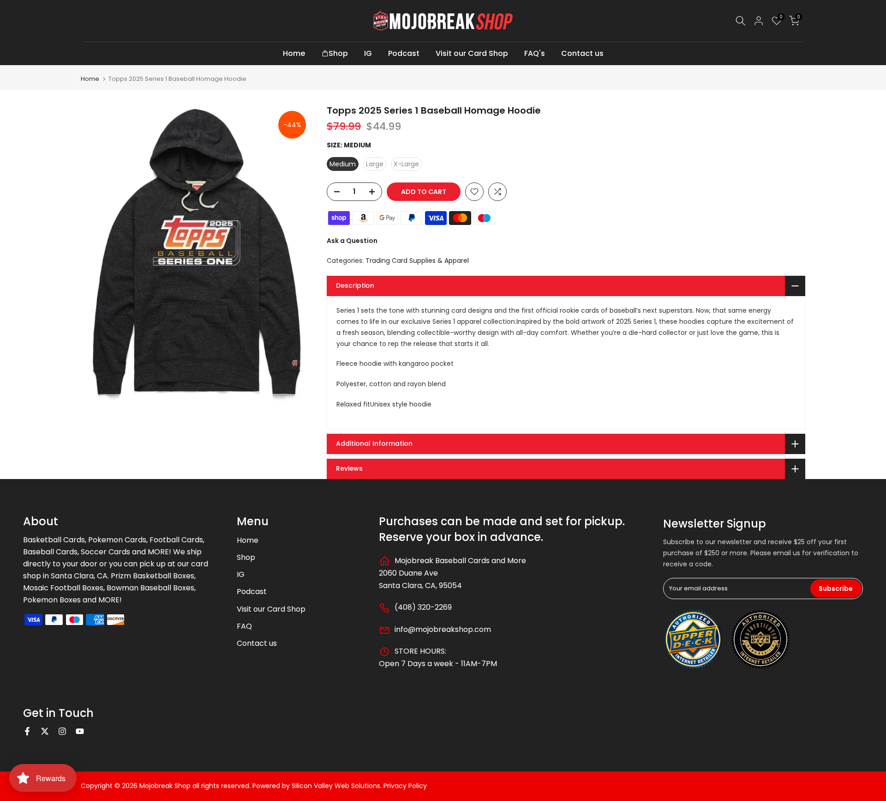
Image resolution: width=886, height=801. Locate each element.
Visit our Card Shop (472, 53)
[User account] (758, 20)
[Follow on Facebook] (27, 731)
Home (294, 53)
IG (368, 53)
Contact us (582, 53)
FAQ (244, 626)
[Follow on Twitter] (45, 731)
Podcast (403, 53)
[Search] (741, 21)
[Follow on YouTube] (80, 731)
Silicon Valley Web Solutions (336, 785)
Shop (338, 53)
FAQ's (534, 53)
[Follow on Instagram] (62, 731)
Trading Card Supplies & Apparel (417, 260)
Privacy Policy (405, 785)
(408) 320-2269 (422, 607)
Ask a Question (352, 240)
